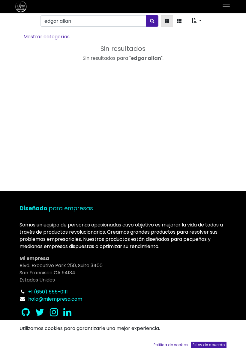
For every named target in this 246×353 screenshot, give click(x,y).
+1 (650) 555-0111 (48, 291)
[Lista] (179, 21)
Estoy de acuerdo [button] (209, 344)
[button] (196, 21)
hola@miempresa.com (55, 299)
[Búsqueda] (152, 21)
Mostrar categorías (46, 36)
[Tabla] (167, 21)
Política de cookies (171, 344)
